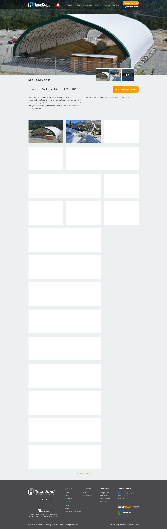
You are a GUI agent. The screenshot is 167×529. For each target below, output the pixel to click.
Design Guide (104, 493)
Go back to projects (83, 473)
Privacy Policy (74, 525)
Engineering (87, 5)
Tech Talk (103, 501)
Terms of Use (64, 525)
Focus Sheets (104, 495)
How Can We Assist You (73, 511)
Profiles (107, 5)
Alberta (84, 493)
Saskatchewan (87, 495)
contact (116, 5)
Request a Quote (130, 3)
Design (77, 5)
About (69, 5)
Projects (98, 5)
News (67, 508)
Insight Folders (105, 498)
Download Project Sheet (125, 89)
